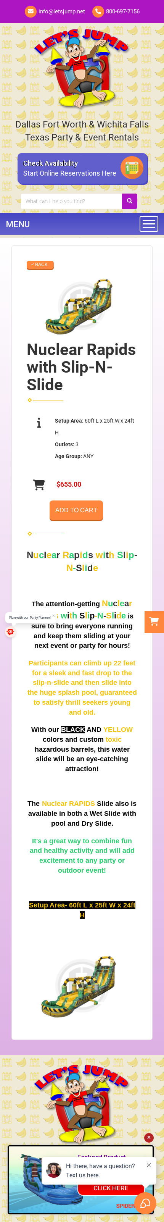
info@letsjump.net (62, 11)
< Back (39, 264)
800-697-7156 (123, 11)
